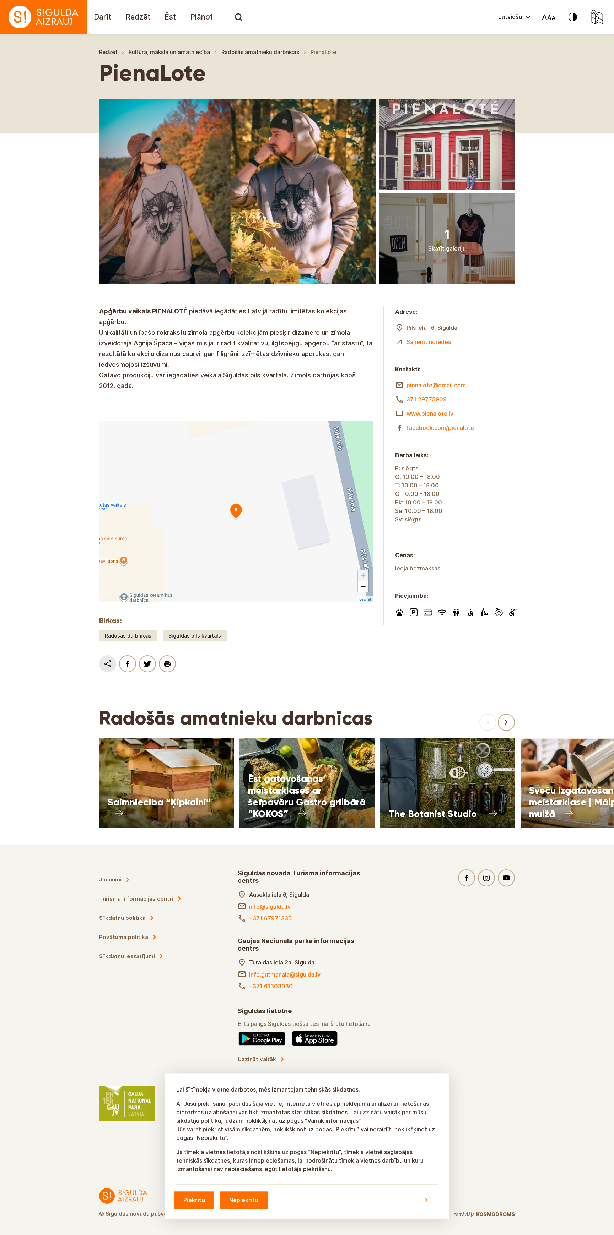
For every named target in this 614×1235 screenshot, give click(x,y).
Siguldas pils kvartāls (194, 636)
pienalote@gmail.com (436, 385)
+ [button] (363, 575)
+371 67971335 (270, 918)
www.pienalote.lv (429, 413)
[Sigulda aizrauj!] (43, 17)
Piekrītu (194, 1199)
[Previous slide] (487, 722)
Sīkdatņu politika (122, 917)
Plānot (201, 16)
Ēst (170, 16)
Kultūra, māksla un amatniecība (169, 52)
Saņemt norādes (428, 341)
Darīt (102, 16)
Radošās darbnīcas (128, 636)
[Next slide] (506, 722)
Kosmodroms (495, 1214)
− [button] (363, 586)
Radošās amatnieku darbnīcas (260, 52)
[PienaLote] (235, 511)
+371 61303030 (271, 986)
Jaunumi (110, 879)
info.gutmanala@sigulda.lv (285, 974)
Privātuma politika (123, 937)
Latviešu (510, 16)
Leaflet (365, 599)
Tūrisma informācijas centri (136, 898)
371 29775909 (426, 399)
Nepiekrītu (243, 1199)
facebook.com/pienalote (440, 427)
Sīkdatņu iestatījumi (127, 956)
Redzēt (137, 16)
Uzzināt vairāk (257, 1059)
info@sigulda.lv (270, 906)
